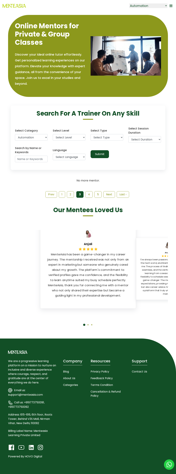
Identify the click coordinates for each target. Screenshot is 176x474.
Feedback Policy (102, 378)
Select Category (26, 131)
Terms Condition (102, 385)
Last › (122, 194)
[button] (84, 327)
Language (60, 150)
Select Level (61, 131)
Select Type (99, 131)
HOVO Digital (33, 456)
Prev (51, 194)
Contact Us (139, 372)
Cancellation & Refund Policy (106, 394)
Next (109, 194)
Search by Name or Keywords (28, 150)
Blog (66, 372)
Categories (70, 385)
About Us (69, 378)
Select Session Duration (138, 131)
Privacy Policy (100, 372)
